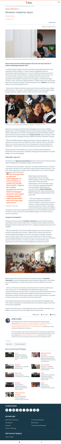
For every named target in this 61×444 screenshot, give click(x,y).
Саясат (42, 373)
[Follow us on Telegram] (17, 410)
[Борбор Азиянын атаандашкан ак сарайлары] (9, 374)
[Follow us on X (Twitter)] (10, 410)
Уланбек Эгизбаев (10, 16)
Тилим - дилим (9, 437)
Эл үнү (16, 353)
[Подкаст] (37, 410)
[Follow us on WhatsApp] (30, 410)
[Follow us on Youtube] (13, 410)
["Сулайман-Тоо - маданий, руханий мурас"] (9, 366)
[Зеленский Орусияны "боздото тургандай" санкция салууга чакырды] (9, 394)
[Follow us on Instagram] (27, 410)
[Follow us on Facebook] (6, 410)
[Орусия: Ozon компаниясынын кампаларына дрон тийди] (35, 384)
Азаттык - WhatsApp (10, 428)
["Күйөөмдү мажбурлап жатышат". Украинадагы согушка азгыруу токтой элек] (9, 354)
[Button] (52, 22)
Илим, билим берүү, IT (12, 9)
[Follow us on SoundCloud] (24, 410)
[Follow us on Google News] (20, 410)
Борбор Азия (18, 373)
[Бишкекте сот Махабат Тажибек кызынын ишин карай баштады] (35, 366)
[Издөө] (41, 442)
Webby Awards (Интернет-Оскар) (29, 335)
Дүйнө (42, 383)
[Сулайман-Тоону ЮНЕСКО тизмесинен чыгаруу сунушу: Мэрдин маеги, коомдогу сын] (35, 374)
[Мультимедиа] (19, 442)
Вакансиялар (34, 422)
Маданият (17, 365)
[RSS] (34, 410)
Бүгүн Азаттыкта (45, 365)
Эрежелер (8, 425)
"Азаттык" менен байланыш (38, 425)
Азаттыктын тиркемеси (37, 420)
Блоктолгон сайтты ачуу (11, 420)
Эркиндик (17, 383)
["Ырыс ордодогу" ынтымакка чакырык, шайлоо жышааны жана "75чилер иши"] (9, 384)
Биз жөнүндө (8, 422)
